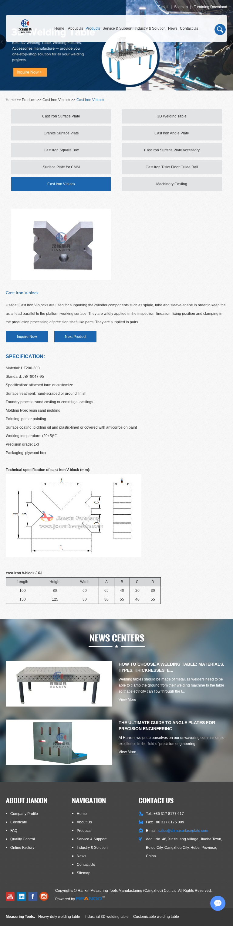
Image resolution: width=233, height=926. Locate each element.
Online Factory (22, 847)
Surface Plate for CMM (61, 167)
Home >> (14, 100)
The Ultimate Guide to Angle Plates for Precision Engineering (167, 725)
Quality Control (22, 839)
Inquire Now (27, 336)
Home (59, 28)
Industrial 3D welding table (107, 916)
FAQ (13, 831)
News (172, 28)
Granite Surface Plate (61, 133)
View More (127, 699)
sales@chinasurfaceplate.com (183, 831)
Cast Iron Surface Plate (61, 116)
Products (93, 28)
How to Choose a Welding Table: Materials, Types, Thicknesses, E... (171, 667)
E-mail (163, 7)
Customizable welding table (156, 916)
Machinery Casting (171, 184)
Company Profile (24, 814)
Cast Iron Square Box (61, 150)
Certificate (18, 822)
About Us (75, 28)
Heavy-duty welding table (59, 916)
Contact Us (189, 28)
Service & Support (117, 28)
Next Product (75, 336)
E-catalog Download (210, 7)
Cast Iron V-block (56, 100)
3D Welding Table (172, 116)
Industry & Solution (150, 28)
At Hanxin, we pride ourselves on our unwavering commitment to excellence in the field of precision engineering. (172, 741)
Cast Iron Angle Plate (171, 133)
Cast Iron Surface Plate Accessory (172, 150)
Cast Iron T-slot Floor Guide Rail (172, 167)
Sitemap (181, 7)
